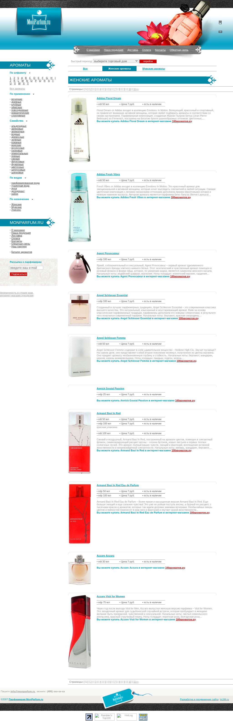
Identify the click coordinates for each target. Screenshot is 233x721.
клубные (16, 104)
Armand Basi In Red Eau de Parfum (118, 485)
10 (130, 89)
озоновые (17, 150)
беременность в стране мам (16, 292)
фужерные (17, 164)
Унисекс (16, 209)
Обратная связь (179, 50)
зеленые (16, 139)
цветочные (17, 167)
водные (15, 134)
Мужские (16, 207)
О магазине (93, 50)
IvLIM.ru (224, 699)
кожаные (16, 142)
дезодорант (18, 191)
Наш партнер (19, 246)
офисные (16, 107)
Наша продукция (113, 50)
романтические (20, 112)
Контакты (160, 50)
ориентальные (19, 153)
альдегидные (18, 126)
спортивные (18, 115)
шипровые (17, 172)
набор (14, 193)
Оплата (146, 50)
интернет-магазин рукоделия (16, 295)
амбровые (17, 128)
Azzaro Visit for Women (111, 596)
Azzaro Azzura (105, 555)
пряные (15, 156)
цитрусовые (18, 169)
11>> (136, 89)
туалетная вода (20, 185)
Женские (16, 204)
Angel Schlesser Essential (112, 295)
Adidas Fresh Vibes (108, 174)
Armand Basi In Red (109, 413)
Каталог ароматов (21, 252)
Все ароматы (17, 88)
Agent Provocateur (108, 253)
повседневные (19, 110)
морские (16, 145)
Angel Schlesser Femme (111, 337)
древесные (17, 137)
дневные (16, 101)
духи (14, 188)
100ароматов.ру (182, 121)
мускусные (17, 147)
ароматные (17, 131)
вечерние (16, 99)
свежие (15, 158)
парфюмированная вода (25, 183)
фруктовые (17, 161)
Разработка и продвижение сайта (199, 699)
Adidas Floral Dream (109, 98)
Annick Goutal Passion (110, 388)
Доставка (132, 50)
